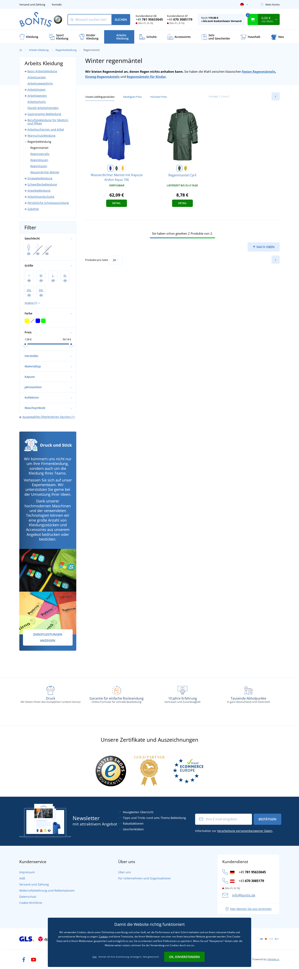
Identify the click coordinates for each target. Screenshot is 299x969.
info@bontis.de (243, 895)
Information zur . (234, 831)
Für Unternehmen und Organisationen (144, 878)
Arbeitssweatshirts (40, 83)
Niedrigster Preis (132, 97)
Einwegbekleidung (39, 178)
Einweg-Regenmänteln (102, 77)
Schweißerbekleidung (42, 184)
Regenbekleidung (66, 50)
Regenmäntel (39, 148)
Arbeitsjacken (36, 77)
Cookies (103, 936)
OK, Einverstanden (184, 957)
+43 (179, 19)
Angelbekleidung (38, 190)
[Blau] (110, 168)
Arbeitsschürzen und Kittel (45, 129)
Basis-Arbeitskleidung (42, 71)
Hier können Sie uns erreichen (251, 909)
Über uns (124, 872)
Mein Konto (272, 4)
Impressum (27, 872)
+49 (149, 19)
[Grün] (116, 168)
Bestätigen (267, 819)
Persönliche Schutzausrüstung (48, 203)
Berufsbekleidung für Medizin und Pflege (47, 121)
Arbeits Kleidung (39, 50)
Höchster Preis (158, 97)
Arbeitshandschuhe (40, 197)
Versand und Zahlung (32, 4)
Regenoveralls (39, 154)
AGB (22, 878)
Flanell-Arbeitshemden (43, 108)
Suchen (121, 20)
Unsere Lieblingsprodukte (99, 97)
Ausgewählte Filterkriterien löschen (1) (48, 417)
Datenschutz (27, 897)
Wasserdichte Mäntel (44, 172)
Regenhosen (38, 166)
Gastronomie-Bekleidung (44, 114)
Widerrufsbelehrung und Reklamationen (47, 890)
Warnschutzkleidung (41, 135)
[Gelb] (122, 168)
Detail (116, 203)
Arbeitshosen (36, 89)
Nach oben (265, 247)
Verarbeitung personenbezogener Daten (244, 831)
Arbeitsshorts (36, 102)
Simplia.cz (273, 959)
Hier (94, 956)
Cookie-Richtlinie (30, 903)
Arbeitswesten (37, 96)
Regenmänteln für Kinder (146, 77)
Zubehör (33, 209)
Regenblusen (39, 160)
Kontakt (57, 4)
